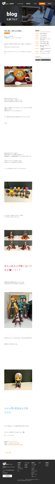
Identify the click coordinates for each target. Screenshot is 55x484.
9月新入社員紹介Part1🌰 (44, 43)
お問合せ (49, 3)
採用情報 (42, 3)
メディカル (33, 465)
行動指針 (26, 467)
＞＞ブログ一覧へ (7, 452)
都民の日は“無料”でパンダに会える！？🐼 (45, 39)
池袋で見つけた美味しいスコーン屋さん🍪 (45, 46)
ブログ (35, 3)
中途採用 (46, 465)
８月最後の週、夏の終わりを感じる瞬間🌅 (45, 49)
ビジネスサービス (34, 471)
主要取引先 (19, 467)
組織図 (19, 465)
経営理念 (26, 465)
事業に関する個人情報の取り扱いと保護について (25, 480)
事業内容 (28, 3)
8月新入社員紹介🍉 (43, 33)
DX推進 (32, 468)
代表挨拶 (26, 464)
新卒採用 (46, 464)
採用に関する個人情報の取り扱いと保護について (32, 479)
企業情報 (19, 464)
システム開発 (33, 464)
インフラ (32, 467)
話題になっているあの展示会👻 (45, 51)
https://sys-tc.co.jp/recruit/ (14, 443)
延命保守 (32, 472)
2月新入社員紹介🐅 (43, 37)
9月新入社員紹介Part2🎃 (44, 41)
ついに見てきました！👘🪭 (44, 53)
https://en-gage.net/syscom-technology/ (15, 444)
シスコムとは (20, 3)
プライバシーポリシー (21, 479)
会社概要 (12, 3)
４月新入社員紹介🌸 (43, 35)
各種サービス (33, 476)
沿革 (18, 470)
